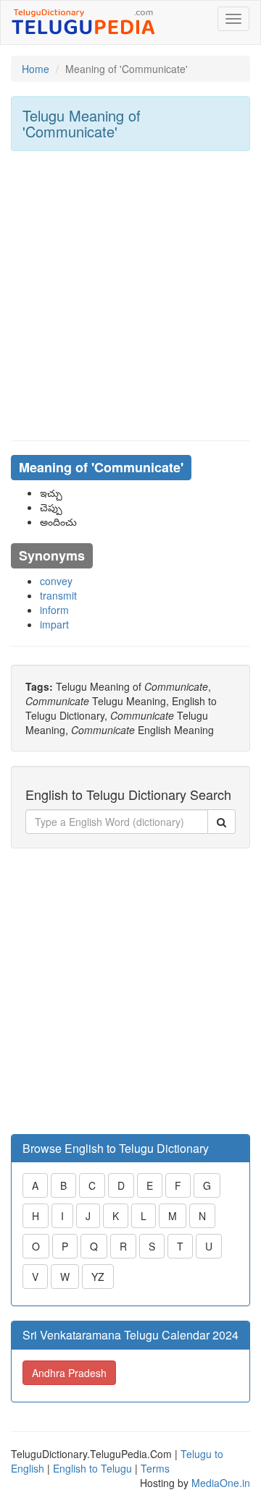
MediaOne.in (220, 1482)
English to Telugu (92, 1468)
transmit (58, 595)
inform (54, 609)
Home (35, 68)
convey (56, 581)
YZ (97, 1276)
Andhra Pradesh (69, 1373)
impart (54, 624)
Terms (155, 1468)
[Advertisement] (130, 296)
